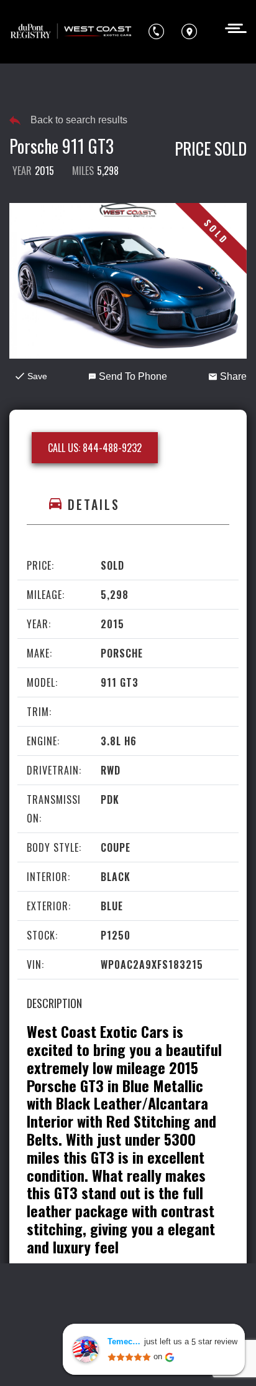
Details (94, 504)
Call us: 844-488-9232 (95, 447)
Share (233, 376)
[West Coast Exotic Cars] (71, 32)
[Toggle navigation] (232, 27)
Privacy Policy (47, 1313)
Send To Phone (133, 376)
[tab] (128, 504)
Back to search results (78, 120)
